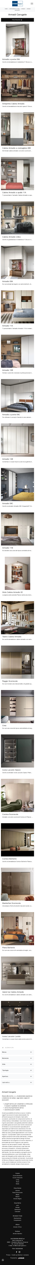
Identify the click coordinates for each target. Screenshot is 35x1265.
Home (6, 8)
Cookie (14, 1255)
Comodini (17, 1211)
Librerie (17, 1190)
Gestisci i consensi (23, 1255)
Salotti (18, 1196)
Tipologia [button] (5, 1070)
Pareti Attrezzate (17, 1192)
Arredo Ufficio (17, 1227)
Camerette (17, 1209)
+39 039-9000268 (19, 1244)
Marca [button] (4, 1052)
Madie (17, 1194)
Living (17, 1179)
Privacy (8, 1255)
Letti (17, 1205)
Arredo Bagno (17, 1198)
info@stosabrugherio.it (19, 1245)
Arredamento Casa (14, 8)
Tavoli (17, 1181)
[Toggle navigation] (32, 3)
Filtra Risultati (16, 19)
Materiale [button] (5, 1058)
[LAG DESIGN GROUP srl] (17, 4)
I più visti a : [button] (6, 1082)
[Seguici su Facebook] (16, 1251)
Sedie (17, 1183)
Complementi (17, 1220)
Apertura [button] (5, 1076)
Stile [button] (3, 1064)
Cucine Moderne (17, 1175)
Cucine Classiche (17, 1177)
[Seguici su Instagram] (19, 1251)
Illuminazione (17, 1218)
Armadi (23, 8)
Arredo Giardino (17, 1233)
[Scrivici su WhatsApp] (2, 1260)
